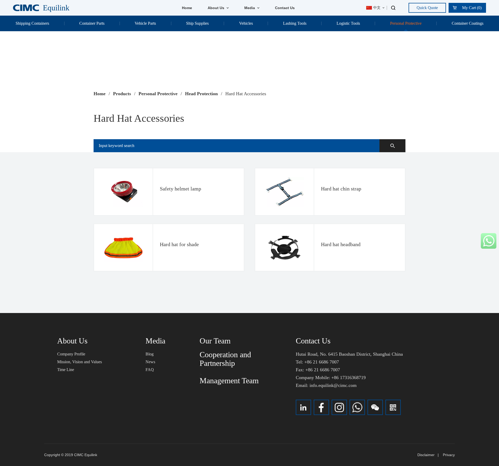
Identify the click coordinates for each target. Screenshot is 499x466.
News (150, 362)
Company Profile (71, 354)
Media (250, 8)
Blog (150, 354)
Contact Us (285, 8)
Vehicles (246, 23)
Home (187, 8)
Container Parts (91, 23)
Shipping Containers (32, 23)
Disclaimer (426, 455)
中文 (376, 8)
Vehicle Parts (145, 23)
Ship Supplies (197, 23)
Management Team (229, 380)
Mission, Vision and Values (79, 362)
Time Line (65, 369)
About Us (216, 8)
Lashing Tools (294, 23)
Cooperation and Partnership (225, 358)
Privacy (449, 455)
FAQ (150, 369)
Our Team (215, 340)
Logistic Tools (348, 23)
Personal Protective (406, 23)
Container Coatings (467, 23)
